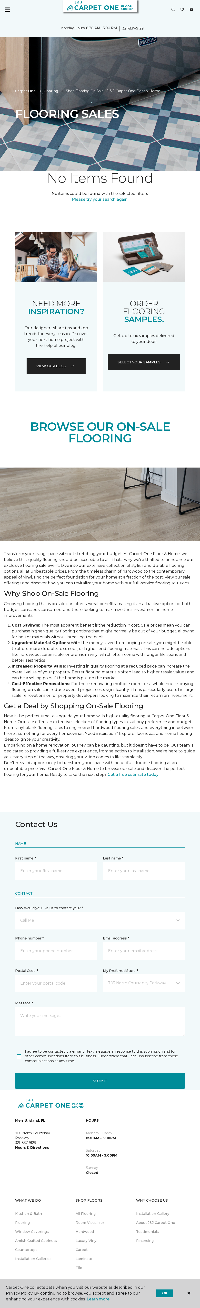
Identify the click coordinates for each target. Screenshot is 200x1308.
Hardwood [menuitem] (85, 1231)
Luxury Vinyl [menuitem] (86, 1240)
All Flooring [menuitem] (86, 1213)
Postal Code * (26, 970)
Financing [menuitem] (145, 1240)
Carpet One (25, 91)
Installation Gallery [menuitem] (152, 1213)
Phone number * (29, 938)
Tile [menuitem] (79, 1268)
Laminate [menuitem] (84, 1259)
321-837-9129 (133, 28)
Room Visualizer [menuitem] (90, 1222)
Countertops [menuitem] (26, 1250)
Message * (24, 1003)
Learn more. (98, 1299)
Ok (164, 1293)
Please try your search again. (100, 199)
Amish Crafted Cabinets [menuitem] (36, 1240)
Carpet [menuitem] (82, 1250)
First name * (25, 858)
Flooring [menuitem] (22, 1222)
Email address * (116, 938)
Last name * (113, 858)
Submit (100, 1081)
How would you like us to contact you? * (49, 908)
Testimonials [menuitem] (147, 1231)
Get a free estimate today (133, 774)
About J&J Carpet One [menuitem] (155, 1222)
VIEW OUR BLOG (51, 366)
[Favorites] (182, 9)
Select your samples (139, 362)
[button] (173, 9)
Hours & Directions (32, 1147)
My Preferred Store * (120, 970)
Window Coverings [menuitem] (32, 1231)
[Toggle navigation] (7, 10)
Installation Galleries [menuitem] (33, 1259)
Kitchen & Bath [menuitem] (28, 1213)
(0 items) (191, 9)
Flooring (50, 91)
